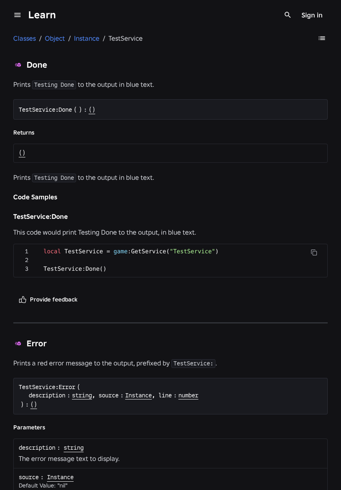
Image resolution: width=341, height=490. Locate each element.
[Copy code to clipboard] (314, 252)
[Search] (287, 14)
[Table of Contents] (322, 38)
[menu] (17, 14)
